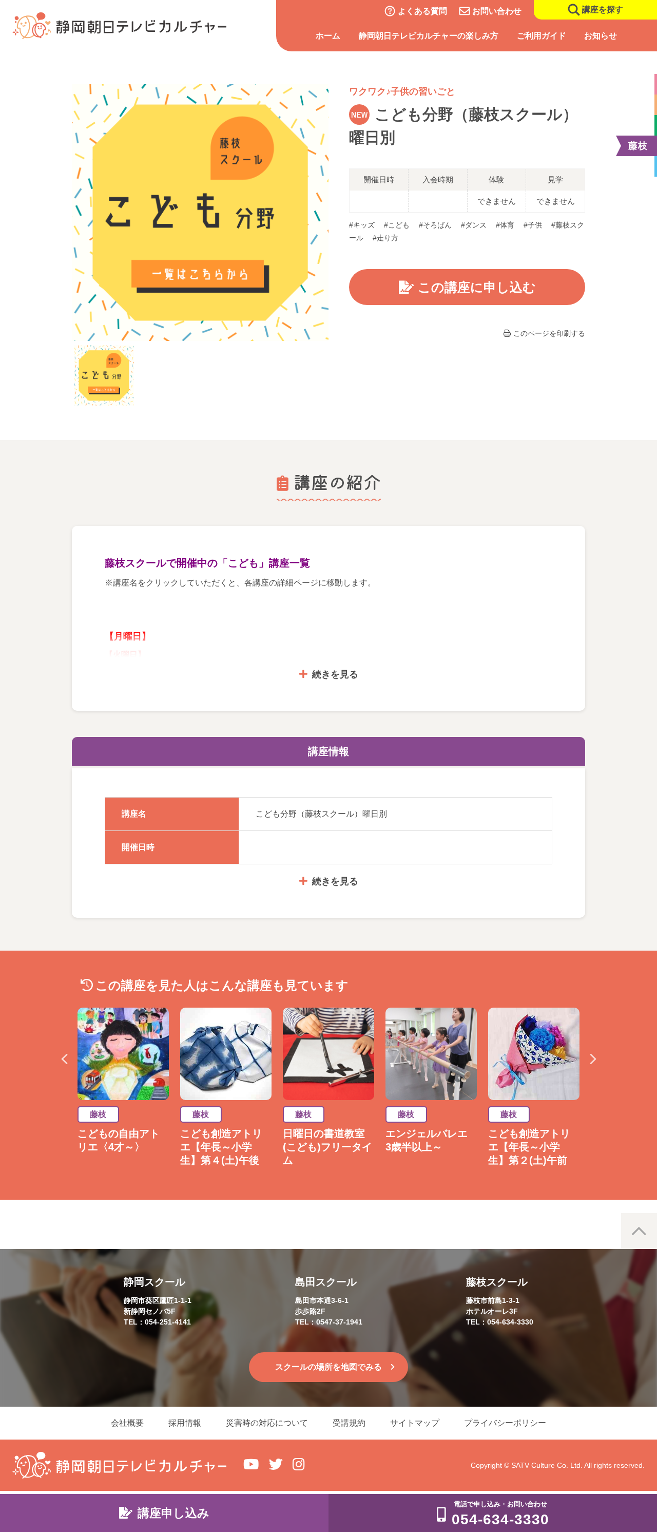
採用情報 (184, 1422)
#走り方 (385, 238)
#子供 (533, 225)
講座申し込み (173, 1513)
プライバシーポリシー (505, 1422)
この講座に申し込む (477, 287)
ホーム (328, 35)
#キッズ (362, 225)
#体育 (505, 225)
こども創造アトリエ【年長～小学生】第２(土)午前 (529, 1147)
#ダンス (474, 225)
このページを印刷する (549, 333)
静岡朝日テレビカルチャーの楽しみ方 (428, 35)
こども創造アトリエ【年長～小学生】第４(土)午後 (224, 1147)
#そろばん (435, 225)
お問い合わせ (496, 11)
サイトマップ (414, 1422)
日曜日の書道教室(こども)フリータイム (327, 1147)
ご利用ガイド (541, 35)
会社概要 (127, 1422)
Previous (64, 1059)
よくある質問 (422, 11)
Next (593, 1059)
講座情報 (328, 751)
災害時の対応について (267, 1422)
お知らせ (600, 35)
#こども (397, 225)
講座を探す (602, 9)
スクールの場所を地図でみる (328, 1367)
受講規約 (349, 1422)
